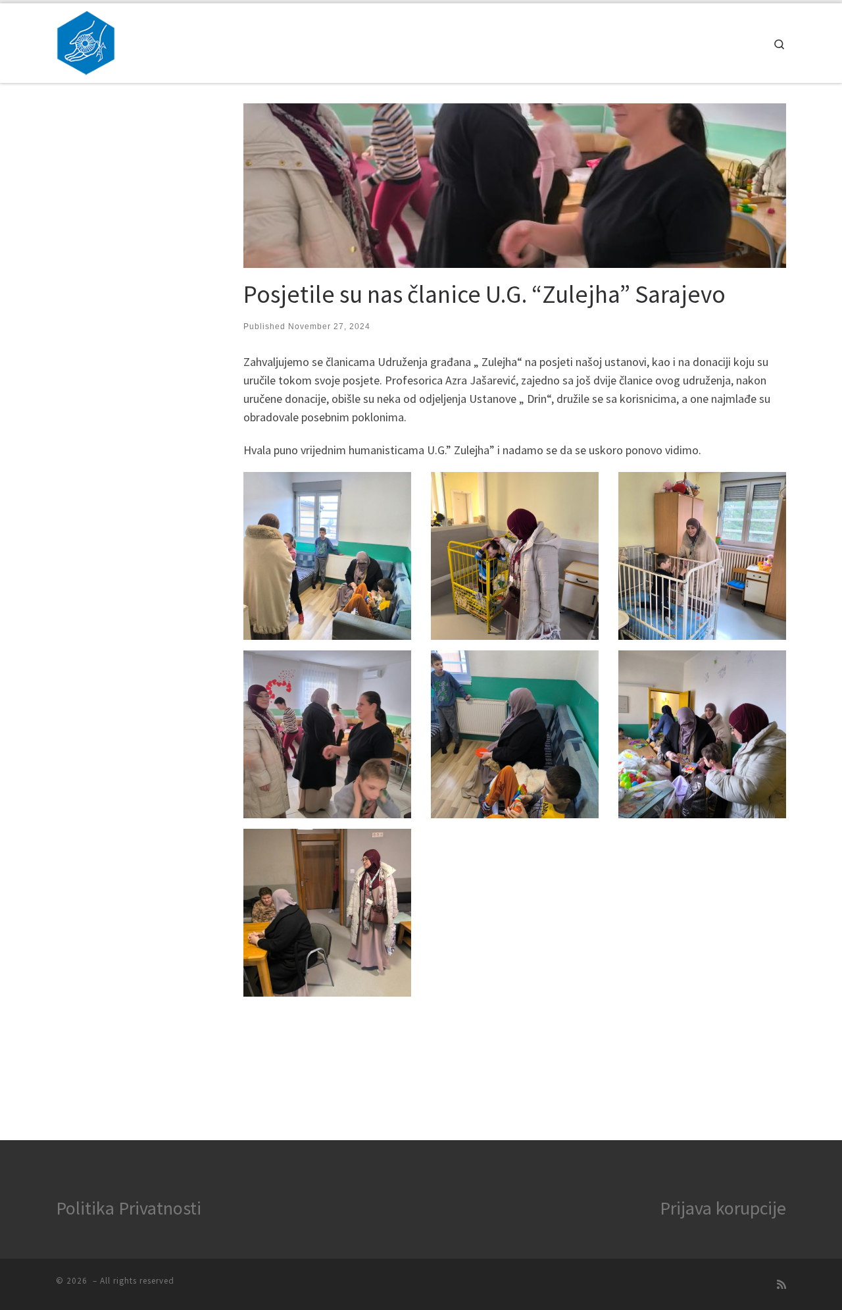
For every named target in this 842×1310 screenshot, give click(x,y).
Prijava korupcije (723, 1208)
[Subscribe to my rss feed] (781, 1284)
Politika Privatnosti (128, 1208)
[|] (86, 40)
